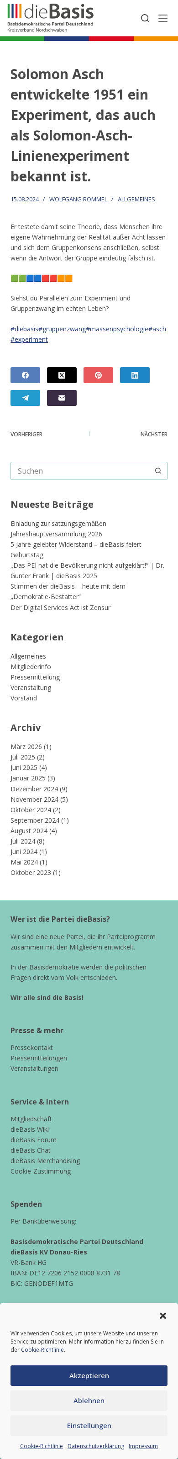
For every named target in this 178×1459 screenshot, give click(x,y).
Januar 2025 (28, 778)
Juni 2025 (23, 767)
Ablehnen (89, 1400)
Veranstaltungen (34, 1068)
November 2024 (34, 799)
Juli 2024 (22, 841)
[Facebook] (25, 375)
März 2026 (26, 746)
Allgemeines (136, 199)
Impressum (143, 1446)
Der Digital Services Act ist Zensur (60, 607)
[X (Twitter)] (62, 375)
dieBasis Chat (30, 1150)
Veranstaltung (30, 687)
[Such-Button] (158, 471)
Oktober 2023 (30, 872)
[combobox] (80, 471)
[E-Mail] (62, 398)
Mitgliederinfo (30, 666)
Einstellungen (89, 1425)
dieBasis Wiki (29, 1129)
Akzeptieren (89, 1375)
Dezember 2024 (34, 788)
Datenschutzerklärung (96, 1446)
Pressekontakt (31, 1047)
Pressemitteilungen (38, 1058)
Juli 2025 (22, 757)
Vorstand (23, 698)
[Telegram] (25, 398)
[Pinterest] (98, 375)
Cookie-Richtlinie (42, 1350)
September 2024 (34, 820)
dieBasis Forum (33, 1139)
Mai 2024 (24, 862)
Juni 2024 (23, 851)
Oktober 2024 (30, 809)
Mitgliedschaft (31, 1118)
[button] (163, 1315)
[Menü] (163, 18)
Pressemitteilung (35, 677)
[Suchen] (145, 18)
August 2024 (28, 830)
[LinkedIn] (135, 375)
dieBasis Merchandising (45, 1160)
